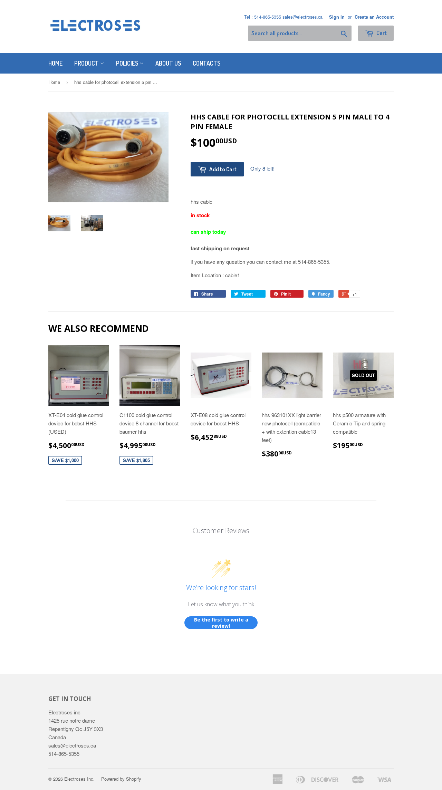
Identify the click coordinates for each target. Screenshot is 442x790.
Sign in (337, 17)
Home (55, 63)
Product (87, 63)
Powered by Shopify (121, 778)
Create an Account (374, 17)
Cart (381, 32)
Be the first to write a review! (221, 622)
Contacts (206, 63)
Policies (128, 63)
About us (168, 63)
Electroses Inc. (79, 778)
